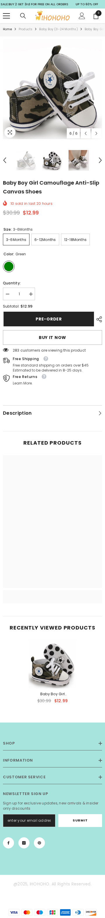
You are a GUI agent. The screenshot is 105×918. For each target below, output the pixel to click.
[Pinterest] (39, 842)
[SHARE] (97, 319)
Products (26, 29)
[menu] (6, 15)
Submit (80, 820)
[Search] (23, 15)
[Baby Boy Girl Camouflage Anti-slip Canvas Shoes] (53, 664)
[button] (85, 133)
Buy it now (52, 337)
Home (7, 29)
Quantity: (12, 283)
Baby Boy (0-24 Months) (58, 29)
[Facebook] (8, 842)
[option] (52, 89)
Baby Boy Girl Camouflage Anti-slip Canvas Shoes (52, 694)
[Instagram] (23, 842)
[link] (52, 593)
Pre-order (48, 319)
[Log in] (82, 16)
